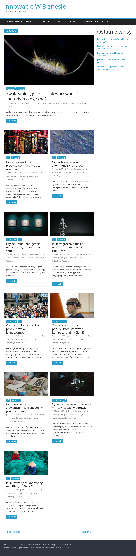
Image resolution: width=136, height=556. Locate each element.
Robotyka (9, 106)
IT (8, 158)
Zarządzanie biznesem (68, 418)
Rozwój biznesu (20, 421)
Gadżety (9, 257)
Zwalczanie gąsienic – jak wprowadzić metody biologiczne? (42, 96)
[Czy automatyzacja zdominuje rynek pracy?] (72, 131)
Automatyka (10, 176)
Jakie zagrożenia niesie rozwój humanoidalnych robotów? (68, 247)
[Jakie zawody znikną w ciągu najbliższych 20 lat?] (26, 452)
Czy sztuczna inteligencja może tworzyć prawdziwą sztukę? (23, 247)
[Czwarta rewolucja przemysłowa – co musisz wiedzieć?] (26, 131)
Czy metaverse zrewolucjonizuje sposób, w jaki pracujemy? (24, 407)
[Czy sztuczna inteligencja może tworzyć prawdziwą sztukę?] (26, 213)
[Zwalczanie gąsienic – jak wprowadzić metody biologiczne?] (49, 36)
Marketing (45, 21)
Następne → (87, 531)
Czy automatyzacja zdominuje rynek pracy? (68, 163)
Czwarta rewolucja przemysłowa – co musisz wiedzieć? (23, 165)
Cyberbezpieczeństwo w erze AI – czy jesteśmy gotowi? (71, 406)
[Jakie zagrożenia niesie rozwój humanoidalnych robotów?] (72, 213)
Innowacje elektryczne (53, 103)
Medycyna (66, 103)
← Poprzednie (12, 531)
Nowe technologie (78, 103)
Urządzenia (18, 343)
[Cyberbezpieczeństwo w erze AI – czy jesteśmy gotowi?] (72, 373)
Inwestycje (31, 21)
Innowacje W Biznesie (35, 6)
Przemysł (87, 21)
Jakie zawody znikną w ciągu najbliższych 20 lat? (25, 484)
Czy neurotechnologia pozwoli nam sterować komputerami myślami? (68, 328)
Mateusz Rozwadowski (33, 103)
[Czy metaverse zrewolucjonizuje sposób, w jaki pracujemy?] (26, 373)
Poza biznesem (72, 21)
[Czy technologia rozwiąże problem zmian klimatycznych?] (26, 294)
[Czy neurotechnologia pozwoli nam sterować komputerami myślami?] (72, 294)
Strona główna (14, 21)
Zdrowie (20, 89)
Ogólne (58, 21)
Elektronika (101, 21)
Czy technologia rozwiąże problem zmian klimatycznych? (23, 328)
